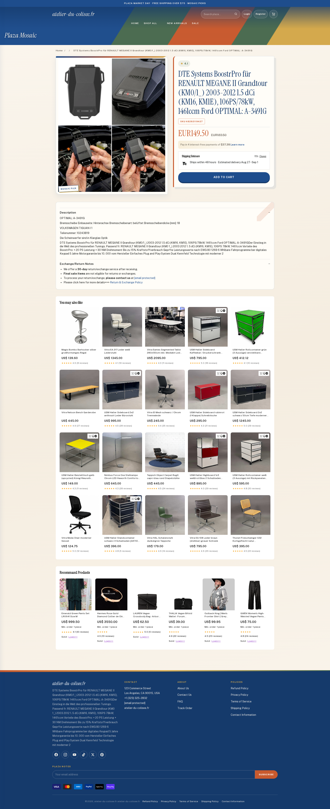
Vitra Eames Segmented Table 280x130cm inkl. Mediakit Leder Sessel (164, 351)
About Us (183, 688)
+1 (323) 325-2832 (135, 698)
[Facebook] (56, 754)
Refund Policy (239, 688)
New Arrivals (177, 23)
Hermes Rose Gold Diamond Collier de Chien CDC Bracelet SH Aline (111, 615)
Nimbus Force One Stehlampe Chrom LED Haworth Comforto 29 (121, 477)
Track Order (184, 708)
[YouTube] (74, 754)
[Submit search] (236, 14)
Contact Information (243, 714)
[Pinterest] (102, 754)
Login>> (73, 636)
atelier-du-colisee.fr (73, 14)
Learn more (237, 144)
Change (262, 156)
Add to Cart (224, 177)
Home (135, 23)
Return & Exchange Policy (126, 282)
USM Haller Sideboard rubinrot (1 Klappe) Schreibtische (207, 414)
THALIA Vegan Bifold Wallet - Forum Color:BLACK (180, 615)
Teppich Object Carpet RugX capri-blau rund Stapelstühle (163, 477)
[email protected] (144, 278)
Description (68, 212)
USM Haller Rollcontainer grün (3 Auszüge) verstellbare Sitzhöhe (250, 351)
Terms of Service (241, 701)
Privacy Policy (239, 694)
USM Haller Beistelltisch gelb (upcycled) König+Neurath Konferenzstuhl (77, 477)
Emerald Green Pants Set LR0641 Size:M (75, 615)
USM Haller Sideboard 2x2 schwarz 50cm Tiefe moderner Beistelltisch (250, 414)
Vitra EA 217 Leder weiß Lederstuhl (117, 351)
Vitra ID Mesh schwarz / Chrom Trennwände (164, 414)
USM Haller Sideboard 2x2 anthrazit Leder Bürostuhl (119, 414)
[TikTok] (83, 754)
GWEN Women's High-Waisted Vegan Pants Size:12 (252, 615)
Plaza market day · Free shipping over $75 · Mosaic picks (165, 3)
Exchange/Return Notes (77, 263)
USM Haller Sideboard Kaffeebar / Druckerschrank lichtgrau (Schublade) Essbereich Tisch (205, 351)
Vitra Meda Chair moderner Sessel (76, 539)
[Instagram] (65, 754)
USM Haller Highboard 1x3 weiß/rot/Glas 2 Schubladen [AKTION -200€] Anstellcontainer (205, 477)
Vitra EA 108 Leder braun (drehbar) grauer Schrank (204, 539)
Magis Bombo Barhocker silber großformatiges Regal (78, 351)
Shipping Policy (240, 708)
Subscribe (266, 774)
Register (261, 14)
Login (247, 14)
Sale (195, 23)
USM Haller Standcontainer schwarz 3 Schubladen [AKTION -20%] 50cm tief (122, 540)
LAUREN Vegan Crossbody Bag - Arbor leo (146, 615)
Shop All (150, 23)
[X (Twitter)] (93, 754)
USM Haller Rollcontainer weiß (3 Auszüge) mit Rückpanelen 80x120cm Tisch (249, 477)
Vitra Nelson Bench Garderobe (78, 412)
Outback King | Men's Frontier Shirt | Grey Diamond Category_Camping (216, 615)
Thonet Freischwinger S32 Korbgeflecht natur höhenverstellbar (247, 540)
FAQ (180, 701)
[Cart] (273, 14)
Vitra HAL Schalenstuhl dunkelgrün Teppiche (160, 539)
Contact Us (184, 694)
